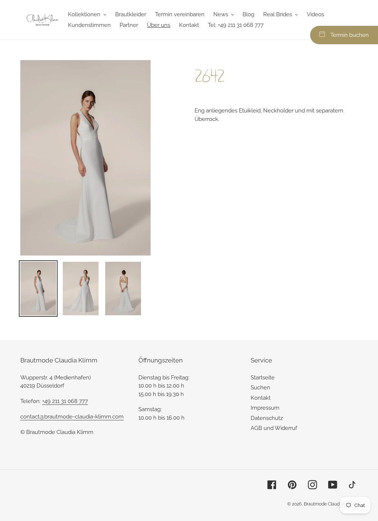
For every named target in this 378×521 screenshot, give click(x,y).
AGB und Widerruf (274, 428)
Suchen (260, 387)
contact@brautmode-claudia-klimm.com (72, 416)
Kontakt (261, 398)
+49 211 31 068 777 (65, 401)
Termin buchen (349, 35)
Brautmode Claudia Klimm (331, 504)
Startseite (263, 377)
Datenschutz (267, 418)
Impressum (265, 407)
